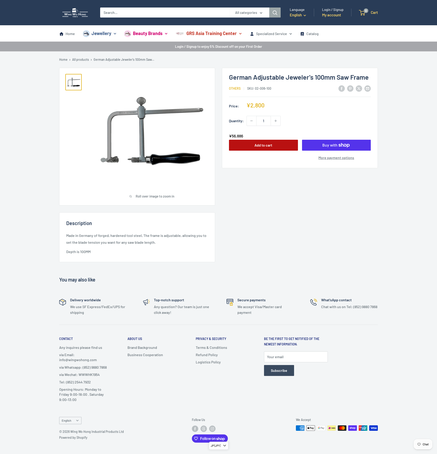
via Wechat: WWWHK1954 (79, 374)
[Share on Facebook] (341, 88)
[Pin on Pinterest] (350, 88)
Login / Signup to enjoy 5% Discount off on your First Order (218, 46)
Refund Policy (207, 355)
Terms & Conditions (211, 347)
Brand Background (142, 347)
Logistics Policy (208, 362)
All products (80, 59)
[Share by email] (367, 88)
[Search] (275, 13)
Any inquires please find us (80, 347)
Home (70, 33)
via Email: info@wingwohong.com (78, 357)
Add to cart (263, 145)
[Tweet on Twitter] (359, 88)
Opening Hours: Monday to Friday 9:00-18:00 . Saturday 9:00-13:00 (81, 394)
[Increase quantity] (275, 121)
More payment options (336, 157)
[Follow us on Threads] (204, 428)
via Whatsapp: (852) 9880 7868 (83, 367)
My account (331, 15)
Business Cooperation (145, 355)
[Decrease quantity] (251, 121)
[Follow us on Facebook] (195, 428)
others (235, 89)
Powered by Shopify (73, 437)
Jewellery (101, 33)
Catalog (312, 33)
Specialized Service (271, 33)
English (66, 420)
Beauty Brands (148, 33)
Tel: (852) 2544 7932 (75, 382)
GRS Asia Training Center (211, 33)
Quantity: (236, 121)
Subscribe (279, 370)
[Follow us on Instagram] (212, 428)
